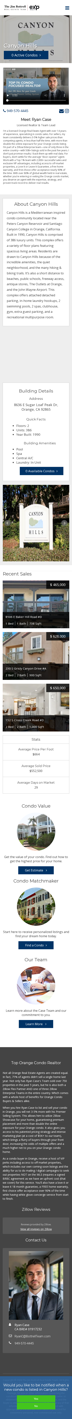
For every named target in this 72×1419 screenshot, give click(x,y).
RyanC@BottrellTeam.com (32, 1336)
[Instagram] (67, 111)
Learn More (34, 1024)
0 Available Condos (40, 471)
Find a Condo (34, 945)
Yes (36, 1398)
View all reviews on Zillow (36, 1229)
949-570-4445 (17, 110)
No (36, 1406)
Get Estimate (34, 870)
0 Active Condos (25, 55)
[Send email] (61, 111)
